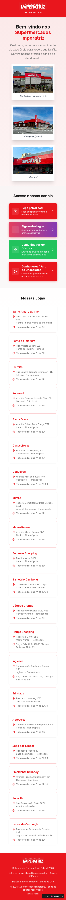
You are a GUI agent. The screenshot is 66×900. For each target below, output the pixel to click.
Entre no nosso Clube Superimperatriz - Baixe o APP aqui (33, 874)
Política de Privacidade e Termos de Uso (33, 881)
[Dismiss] (62, 896)
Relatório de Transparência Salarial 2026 (33, 868)
